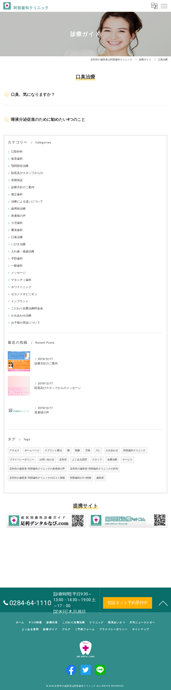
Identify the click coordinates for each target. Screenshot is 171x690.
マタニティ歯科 (21, 280)
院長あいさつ (116, 622)
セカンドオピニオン (24, 294)
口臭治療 (17, 237)
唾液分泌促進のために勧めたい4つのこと (48, 119)
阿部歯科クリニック (134, 450)
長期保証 (17, 180)
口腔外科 (17, 151)
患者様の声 (18, 215)
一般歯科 (17, 265)
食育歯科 (17, 158)
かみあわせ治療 (21, 315)
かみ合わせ (112, 450)
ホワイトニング (21, 287)
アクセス (14, 450)
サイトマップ (140, 629)
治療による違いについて (27, 201)
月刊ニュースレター (142, 622)
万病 (87, 450)
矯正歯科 (17, 194)
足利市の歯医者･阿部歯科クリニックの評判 (94, 468)
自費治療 (112, 459)
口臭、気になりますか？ (33, 94)
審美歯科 (17, 230)
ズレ (98, 450)
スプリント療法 (53, 450)
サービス (127, 459)
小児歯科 (17, 223)
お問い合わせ (46, 459)
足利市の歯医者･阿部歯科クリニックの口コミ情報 (37, 477)
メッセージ (18, 272)
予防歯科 (17, 258)
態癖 (77, 450)
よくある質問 (79, 459)
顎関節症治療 (19, 165)
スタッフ (97, 459)
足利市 (63, 459)
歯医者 (100, 477)
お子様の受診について (25, 322)
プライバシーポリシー (22, 459)
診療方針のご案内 (22, 187)
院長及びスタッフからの (27, 173)
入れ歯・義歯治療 (22, 251)
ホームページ (32, 450)
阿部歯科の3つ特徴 (80, 477)
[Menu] (164, 6)
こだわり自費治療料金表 (27, 308)
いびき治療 (18, 244)
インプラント (19, 301)
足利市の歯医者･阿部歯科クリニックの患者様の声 (37, 468)
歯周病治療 (18, 208)
